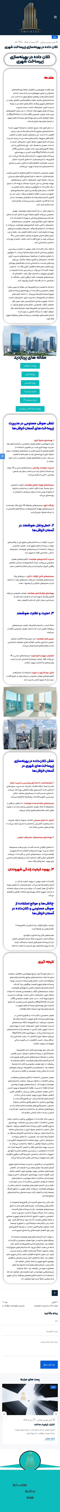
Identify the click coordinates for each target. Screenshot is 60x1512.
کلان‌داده (23, 114)
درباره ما (30, 1490)
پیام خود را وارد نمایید (49, 1342)
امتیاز (54, 37)
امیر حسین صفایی (47, 42)
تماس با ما (20, 1484)
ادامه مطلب (50, 1438)
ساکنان (17, 1095)
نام (56, 1321)
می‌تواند (50, 179)
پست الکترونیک (52, 1331)
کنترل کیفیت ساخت (44, 1425)
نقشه (30, 1497)
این (35, 998)
